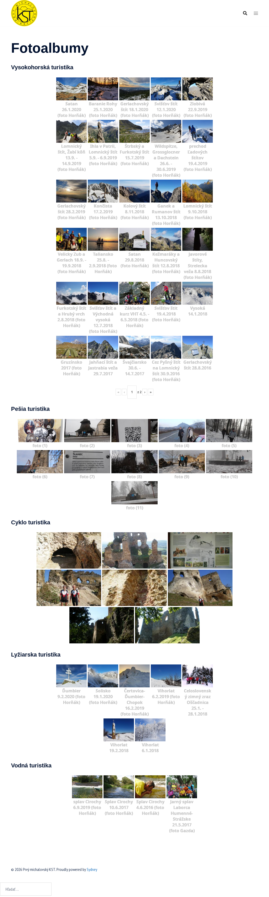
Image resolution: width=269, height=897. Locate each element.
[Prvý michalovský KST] (24, 12)
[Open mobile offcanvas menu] (256, 13)
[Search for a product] (245, 13)
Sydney (92, 869)
